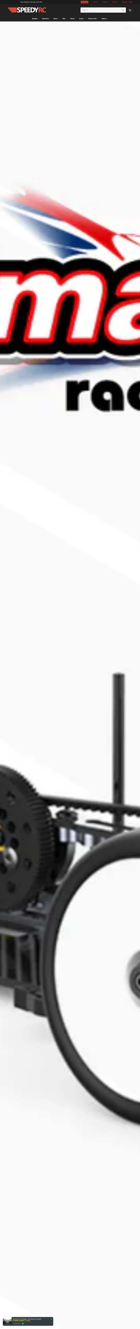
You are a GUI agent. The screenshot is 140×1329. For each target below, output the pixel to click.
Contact (104, 2)
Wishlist (114, 2)
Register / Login (127, 2)
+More (103, 19)
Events (95, 2)
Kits (63, 19)
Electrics (45, 19)
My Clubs (84, 2)
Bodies (34, 19)
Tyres (81, 19)
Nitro (55, 19)
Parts (72, 19)
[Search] (123, 10)
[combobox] (9, 1324)
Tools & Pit (92, 19)
